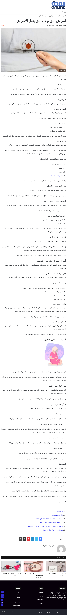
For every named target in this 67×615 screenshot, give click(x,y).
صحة (19, 600)
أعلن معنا (41, 592)
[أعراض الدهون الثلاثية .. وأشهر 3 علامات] (11, 566)
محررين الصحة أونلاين (60, 25)
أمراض (58, 16)
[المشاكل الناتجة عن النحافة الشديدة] (56, 566)
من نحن (41, 595)
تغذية (19, 592)
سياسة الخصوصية (39, 599)
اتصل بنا (41, 603)
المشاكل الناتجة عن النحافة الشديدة (57, 573)
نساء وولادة (17, 602)
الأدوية (18, 597)
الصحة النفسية (16, 605)
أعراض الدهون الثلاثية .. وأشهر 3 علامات (11, 573)
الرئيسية (63, 16)
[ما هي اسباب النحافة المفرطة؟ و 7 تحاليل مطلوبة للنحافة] (33, 566)
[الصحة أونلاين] (58, 5)
